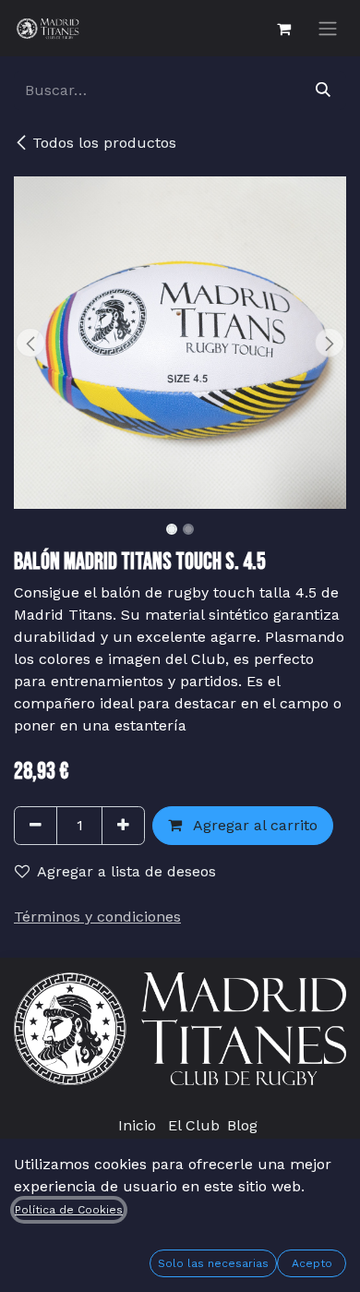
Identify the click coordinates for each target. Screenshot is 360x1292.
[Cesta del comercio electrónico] (283, 28)
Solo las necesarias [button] (213, 1263)
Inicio (137, 1125)
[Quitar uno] (35, 825)
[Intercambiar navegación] (327, 28)
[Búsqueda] (323, 90)
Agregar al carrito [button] (253, 825)
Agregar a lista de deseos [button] (126, 871)
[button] (30, 342)
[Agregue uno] (123, 825)
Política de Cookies (69, 1209)
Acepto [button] (312, 1263)
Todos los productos (104, 142)
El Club (194, 1125)
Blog (242, 1125)
